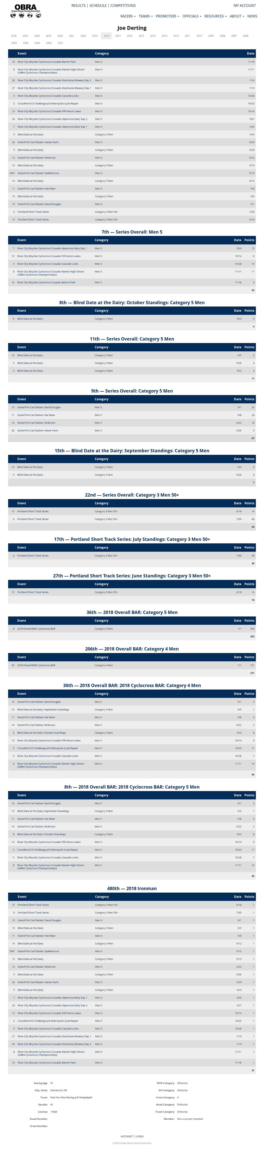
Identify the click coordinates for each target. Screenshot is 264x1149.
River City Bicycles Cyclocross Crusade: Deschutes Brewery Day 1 (54, 88)
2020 (83, 36)
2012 (176, 36)
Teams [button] (145, 16)
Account (126, 1136)
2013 (164, 36)
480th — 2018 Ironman (132, 888)
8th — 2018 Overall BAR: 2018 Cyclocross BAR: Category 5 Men (132, 787)
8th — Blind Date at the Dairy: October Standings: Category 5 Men (132, 302)
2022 (60, 36)
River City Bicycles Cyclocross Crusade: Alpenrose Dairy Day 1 (52, 126)
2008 (222, 36)
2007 (234, 36)
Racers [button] (127, 16)
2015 (141, 36)
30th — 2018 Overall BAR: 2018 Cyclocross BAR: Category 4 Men (132, 685)
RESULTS (79, 5)
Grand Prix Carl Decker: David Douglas (39, 204)
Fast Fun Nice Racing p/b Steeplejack (71, 1097)
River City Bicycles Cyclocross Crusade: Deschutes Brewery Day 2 (54, 80)
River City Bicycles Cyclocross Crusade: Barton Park (47, 61)
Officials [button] (190, 16)
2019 (95, 36)
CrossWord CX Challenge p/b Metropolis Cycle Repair (48, 103)
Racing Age (41, 1083)
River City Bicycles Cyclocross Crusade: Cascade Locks (48, 95)
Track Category (164, 1111)
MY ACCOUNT (245, 5)
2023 (48, 36)
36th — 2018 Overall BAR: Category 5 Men (132, 612)
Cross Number (39, 1126)
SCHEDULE (98, 5)
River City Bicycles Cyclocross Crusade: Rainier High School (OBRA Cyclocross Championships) (51, 71)
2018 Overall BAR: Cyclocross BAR (36, 628)
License (43, 1111)
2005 (14, 42)
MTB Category (165, 1083)
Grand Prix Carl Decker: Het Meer (36, 188)
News (252, 16)
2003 (37, 42)
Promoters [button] (166, 16)
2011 (187, 36)
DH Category (166, 1090)
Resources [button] (214, 16)
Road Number (39, 1118)
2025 (25, 36)
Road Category (165, 1104)
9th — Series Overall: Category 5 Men (132, 391)
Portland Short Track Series (33, 211)
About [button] (236, 16)
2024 (37, 36)
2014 (153, 36)
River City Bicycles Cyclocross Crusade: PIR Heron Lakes (49, 111)
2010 (199, 36)
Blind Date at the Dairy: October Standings (41, 732)
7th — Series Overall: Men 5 (132, 232)
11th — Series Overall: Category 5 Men (132, 339)
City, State (41, 1090)
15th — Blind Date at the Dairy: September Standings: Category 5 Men (132, 450)
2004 (25, 42)
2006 (245, 36)
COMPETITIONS (123, 5)
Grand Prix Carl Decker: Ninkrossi (36, 157)
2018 (106, 36)
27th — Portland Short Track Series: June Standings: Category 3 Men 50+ (132, 576)
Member (169, 1118)
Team (44, 1097)
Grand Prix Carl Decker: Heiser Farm (38, 142)
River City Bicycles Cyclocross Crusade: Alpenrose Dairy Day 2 (52, 119)
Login (139, 1136)
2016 (129, 36)
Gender (43, 1104)
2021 (71, 36)
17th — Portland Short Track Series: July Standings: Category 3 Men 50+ (132, 539)
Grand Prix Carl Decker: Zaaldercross (38, 173)
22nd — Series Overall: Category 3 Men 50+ (132, 495)
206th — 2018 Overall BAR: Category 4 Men (132, 649)
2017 (118, 36)
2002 (49, 42)
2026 (13, 36)
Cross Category (165, 1097)
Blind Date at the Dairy (30, 134)
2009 (211, 36)
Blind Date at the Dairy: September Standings (43, 709)
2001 (60, 42)
